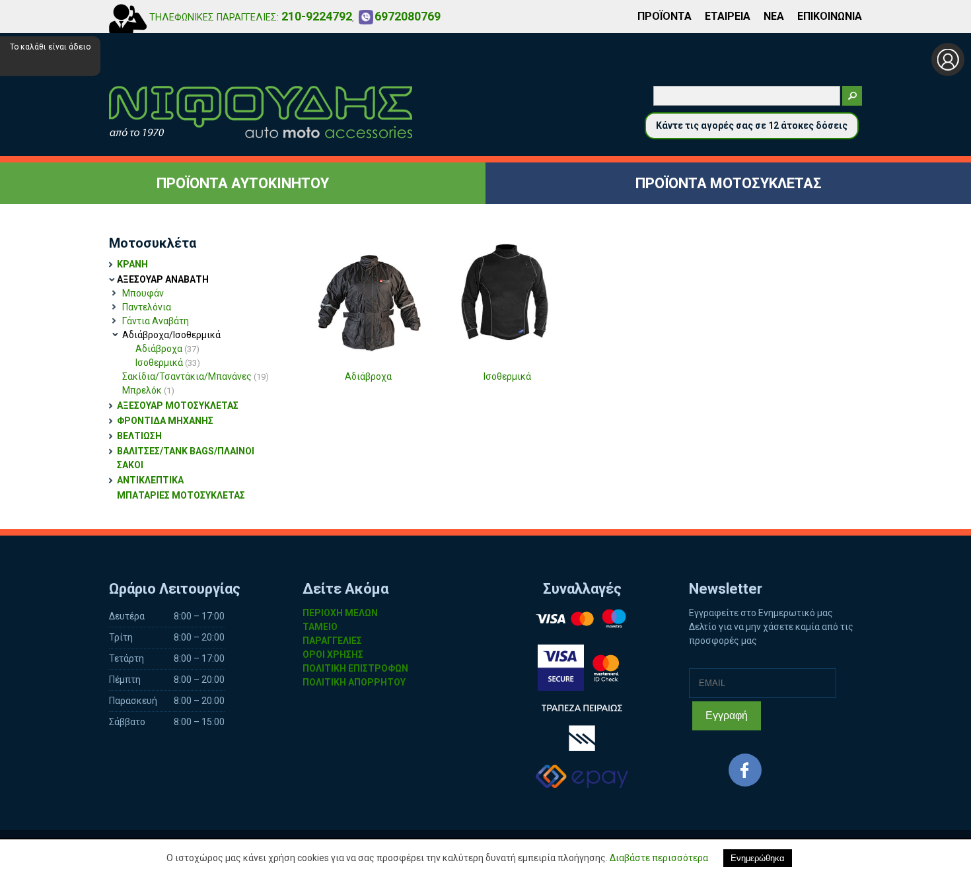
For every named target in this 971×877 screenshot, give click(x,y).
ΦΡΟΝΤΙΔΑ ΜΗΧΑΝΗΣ (165, 420)
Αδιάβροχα (167, 348)
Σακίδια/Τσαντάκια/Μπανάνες (195, 376)
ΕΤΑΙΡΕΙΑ (727, 16)
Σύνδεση (947, 59)
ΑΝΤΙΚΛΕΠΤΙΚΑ (150, 480)
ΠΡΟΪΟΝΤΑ (664, 16)
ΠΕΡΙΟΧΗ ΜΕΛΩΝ (340, 613)
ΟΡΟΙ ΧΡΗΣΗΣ (333, 654)
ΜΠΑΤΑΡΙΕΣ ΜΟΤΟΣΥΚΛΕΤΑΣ (181, 495)
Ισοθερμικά (167, 362)
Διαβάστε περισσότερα (659, 858)
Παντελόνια (146, 307)
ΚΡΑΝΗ (132, 264)
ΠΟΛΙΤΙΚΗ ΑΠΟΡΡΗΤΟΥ (354, 682)
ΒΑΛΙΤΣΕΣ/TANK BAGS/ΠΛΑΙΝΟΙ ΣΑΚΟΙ (185, 458)
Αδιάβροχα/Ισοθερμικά (171, 335)
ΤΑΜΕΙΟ (320, 626)
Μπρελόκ (148, 390)
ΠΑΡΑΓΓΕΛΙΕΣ (332, 640)
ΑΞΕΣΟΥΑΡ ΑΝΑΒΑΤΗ (163, 279)
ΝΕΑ (774, 16)
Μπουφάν (143, 293)
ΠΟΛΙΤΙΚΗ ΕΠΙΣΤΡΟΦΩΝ (355, 668)
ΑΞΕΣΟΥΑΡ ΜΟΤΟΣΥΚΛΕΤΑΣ (177, 405)
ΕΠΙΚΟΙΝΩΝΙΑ (829, 16)
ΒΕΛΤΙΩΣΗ (139, 436)
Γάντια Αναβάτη (155, 321)
